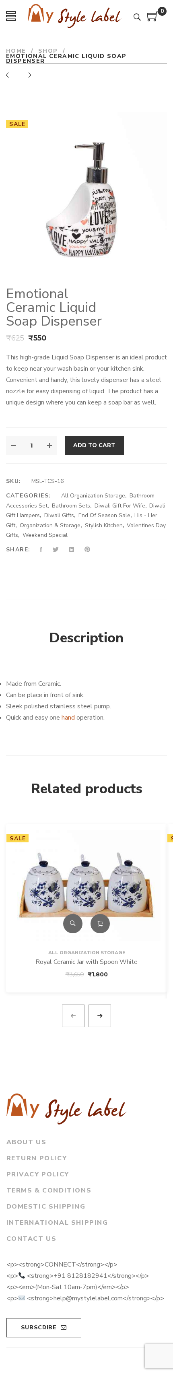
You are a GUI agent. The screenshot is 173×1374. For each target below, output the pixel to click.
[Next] (27, 75)
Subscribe (39, 1327)
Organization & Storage (50, 525)
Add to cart (94, 445)
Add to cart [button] (100, 923)
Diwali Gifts (59, 515)
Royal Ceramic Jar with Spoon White (86, 961)
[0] (153, 19)
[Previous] (10, 75)
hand (68, 717)
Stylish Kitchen (104, 525)
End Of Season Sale (104, 515)
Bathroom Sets (71, 506)
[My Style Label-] (75, 16)
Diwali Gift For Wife (120, 506)
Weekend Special (45, 535)
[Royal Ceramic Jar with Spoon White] (86, 885)
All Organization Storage (93, 495)
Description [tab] (86, 638)
